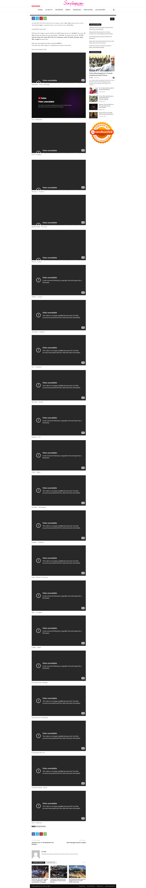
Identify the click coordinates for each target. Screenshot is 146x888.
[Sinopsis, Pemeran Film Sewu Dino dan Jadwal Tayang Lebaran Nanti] (93, 107)
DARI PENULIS (50, 862)
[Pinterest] (41, 18)
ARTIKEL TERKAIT (38, 862)
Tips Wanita (88, 10)
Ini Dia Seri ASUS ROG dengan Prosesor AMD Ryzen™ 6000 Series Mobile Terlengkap (40, 880)
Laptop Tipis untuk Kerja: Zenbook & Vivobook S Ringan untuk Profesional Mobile (100, 46)
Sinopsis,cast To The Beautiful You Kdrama (43, 843)
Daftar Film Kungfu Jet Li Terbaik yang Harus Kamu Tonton (100, 74)
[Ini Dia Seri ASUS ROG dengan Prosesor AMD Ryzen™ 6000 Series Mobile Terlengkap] (40, 871)
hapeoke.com (100, 886)
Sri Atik (37, 13)
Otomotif (59, 10)
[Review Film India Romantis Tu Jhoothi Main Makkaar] (93, 90)
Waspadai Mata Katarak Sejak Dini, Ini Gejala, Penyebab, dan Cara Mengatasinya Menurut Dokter (101, 33)
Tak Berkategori (35, 6)
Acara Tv (49, 10)
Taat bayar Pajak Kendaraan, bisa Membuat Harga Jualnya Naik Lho (58, 880)
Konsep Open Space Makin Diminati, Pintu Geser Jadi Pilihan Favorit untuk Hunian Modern (101, 42)
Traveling (77, 10)
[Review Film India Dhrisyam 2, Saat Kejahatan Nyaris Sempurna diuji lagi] (93, 98)
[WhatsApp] (45, 18)
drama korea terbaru (110, 886)
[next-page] (85, 862)
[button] (113, 10)
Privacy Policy (82, 886)
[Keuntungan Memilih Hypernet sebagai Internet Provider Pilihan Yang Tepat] (77, 871)
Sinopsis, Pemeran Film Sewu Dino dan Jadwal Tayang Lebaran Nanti (106, 106)
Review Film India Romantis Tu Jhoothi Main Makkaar (106, 88)
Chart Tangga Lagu (40, 826)
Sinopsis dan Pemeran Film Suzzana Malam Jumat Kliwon (106, 113)
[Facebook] (33, 18)
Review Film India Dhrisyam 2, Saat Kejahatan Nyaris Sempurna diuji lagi (106, 97)
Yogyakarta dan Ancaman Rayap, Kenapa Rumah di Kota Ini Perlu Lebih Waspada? (101, 28)
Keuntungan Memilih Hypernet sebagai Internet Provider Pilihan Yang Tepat (77, 880)
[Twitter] (37, 18)
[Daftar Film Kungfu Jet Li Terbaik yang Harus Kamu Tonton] (101, 63)
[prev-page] (83, 862)
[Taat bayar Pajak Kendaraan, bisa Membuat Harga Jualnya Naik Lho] (58, 871)
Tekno (67, 10)
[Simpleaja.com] (73, 4)
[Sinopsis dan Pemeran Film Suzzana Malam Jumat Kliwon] (93, 115)
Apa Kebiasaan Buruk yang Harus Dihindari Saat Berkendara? (100, 37)
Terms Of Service (91, 886)
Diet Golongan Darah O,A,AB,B (76, 842)
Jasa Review (100, 10)
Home (40, 10)
